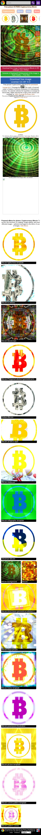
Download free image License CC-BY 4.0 (20, 80)
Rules (11, 832)
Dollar (29, 11)
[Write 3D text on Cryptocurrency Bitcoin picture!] (37, 33)
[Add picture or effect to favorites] (3, 28)
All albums (17, 832)
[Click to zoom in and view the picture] (37, 28)
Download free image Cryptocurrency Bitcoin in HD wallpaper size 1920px (20, 69)
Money (37, 11)
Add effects (24, 226)
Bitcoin (20, 11)
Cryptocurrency (8, 11)
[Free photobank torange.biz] (3, 3)
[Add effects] (37, 49)
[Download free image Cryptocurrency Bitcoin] (37, 44)
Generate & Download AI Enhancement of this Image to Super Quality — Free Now (20, 74)
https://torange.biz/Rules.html (24, 94)
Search (33, 3)
